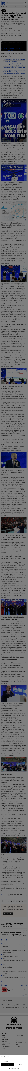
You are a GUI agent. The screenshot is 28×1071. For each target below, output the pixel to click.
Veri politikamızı (21, 1059)
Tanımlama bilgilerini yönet (14, 1068)
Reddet (20, 1064)
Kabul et (7, 1064)
